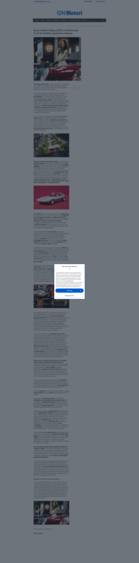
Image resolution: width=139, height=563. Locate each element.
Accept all (69, 290)
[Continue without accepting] (69, 268)
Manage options (69, 295)
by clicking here (69, 281)
